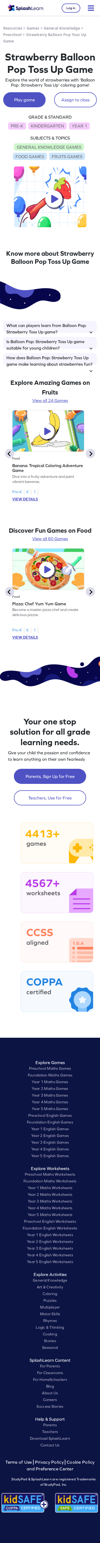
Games (33, 28)
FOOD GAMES (29, 156)
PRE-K (17, 125)
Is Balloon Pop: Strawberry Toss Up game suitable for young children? (45, 344)
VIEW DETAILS (25, 499)
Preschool (12, 34)
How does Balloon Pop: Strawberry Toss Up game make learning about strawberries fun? (49, 360)
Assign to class (75, 99)
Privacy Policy (49, 1462)
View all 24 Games (50, 400)
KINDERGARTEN (47, 125)
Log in (70, 8)
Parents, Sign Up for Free (50, 776)
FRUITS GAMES (67, 156)
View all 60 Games (50, 538)
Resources (12, 28)
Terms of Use (19, 1462)
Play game (24, 99)
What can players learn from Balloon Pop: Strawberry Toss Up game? (46, 328)
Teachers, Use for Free (50, 797)
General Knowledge (62, 28)
